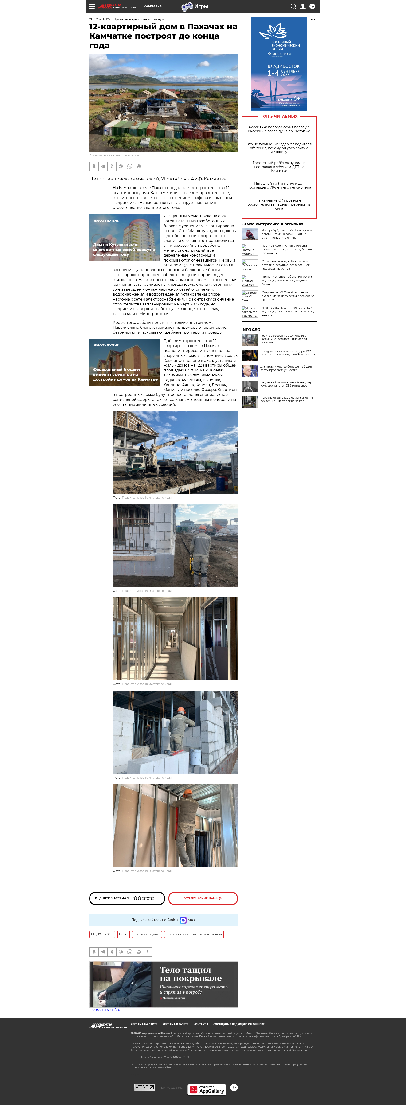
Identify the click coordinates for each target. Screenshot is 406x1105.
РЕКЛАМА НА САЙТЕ (144, 1024)
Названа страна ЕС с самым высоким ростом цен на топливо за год (287, 399)
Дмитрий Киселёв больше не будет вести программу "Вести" (286, 368)
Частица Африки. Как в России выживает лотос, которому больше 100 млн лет (287, 249)
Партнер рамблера (171, 1087)
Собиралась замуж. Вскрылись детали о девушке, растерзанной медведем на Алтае (286, 264)
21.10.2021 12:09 (99, 19)
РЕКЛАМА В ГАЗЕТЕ (175, 1024)
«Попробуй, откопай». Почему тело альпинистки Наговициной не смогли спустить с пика (288, 233)
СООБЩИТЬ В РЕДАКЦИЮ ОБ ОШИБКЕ (239, 1024)
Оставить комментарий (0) (203, 898)
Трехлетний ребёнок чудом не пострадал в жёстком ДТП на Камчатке (279, 167)
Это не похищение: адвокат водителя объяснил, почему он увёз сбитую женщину (279, 148)
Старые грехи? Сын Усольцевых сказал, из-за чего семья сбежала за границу (288, 295)
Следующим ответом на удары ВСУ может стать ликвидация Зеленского (287, 353)
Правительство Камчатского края (114, 155)
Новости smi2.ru (105, 1009)
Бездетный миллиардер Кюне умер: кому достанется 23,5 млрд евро (286, 384)
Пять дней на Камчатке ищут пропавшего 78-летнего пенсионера (279, 186)
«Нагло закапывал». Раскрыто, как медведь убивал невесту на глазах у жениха (288, 311)
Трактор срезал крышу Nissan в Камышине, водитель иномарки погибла (283, 339)
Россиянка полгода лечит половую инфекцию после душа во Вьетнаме (279, 129)
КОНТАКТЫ (201, 1024)
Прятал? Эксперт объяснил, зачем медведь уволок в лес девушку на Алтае (287, 280)
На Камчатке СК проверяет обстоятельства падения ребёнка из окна (279, 205)
